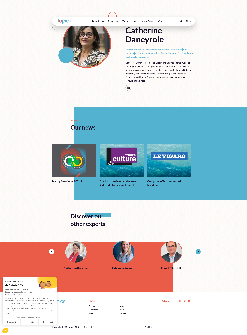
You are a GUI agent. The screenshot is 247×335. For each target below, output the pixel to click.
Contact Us (164, 21)
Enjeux (92, 306)
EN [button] (187, 21)
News (135, 21)
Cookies (148, 327)
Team (125, 21)
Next (197, 250)
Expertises (113, 21)
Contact (122, 313)
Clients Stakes (97, 21)
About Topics (148, 21)
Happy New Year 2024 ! (67, 181)
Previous (50, 250)
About (121, 309)
